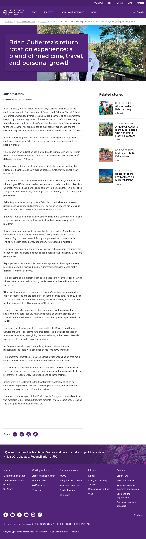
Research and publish (99, 489)
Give (130, 3)
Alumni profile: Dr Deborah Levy (121, 109)
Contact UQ (122, 475)
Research (48, 12)
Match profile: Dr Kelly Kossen (121, 157)
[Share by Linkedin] (22, 434)
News (110, 3)
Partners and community (72, 12)
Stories (43, 22)
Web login (138, 515)
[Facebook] (5, 515)
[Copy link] (35, 434)
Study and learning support (97, 482)
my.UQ (63, 475)
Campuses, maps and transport (127, 504)
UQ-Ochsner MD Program (27, 22)
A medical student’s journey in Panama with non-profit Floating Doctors (121, 133)
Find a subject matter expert (14, 482)
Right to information (59, 532)
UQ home (98, 3)
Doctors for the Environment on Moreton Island (121, 179)
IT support (37, 490)
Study (34, 12)
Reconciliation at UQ (44, 456)
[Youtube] (26, 515)
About (94, 12)
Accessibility (41, 532)
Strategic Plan (39, 480)
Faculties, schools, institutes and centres (128, 487)
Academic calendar (69, 485)
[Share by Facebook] (15, 434)
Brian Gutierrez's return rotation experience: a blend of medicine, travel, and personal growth (92, 22)
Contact (140, 3)
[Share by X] (28, 434)
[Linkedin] (12, 515)
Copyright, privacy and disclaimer (18, 532)
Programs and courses (71, 480)
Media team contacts (14, 475)
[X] (19, 515)
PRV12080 (86, 524)
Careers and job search (43, 475)
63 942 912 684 (47, 524)
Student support (68, 490)
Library (91, 475)
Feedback (75, 532)
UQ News (8, 489)
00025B (68, 524)
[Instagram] (33, 515)
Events (120, 3)
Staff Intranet (38, 485)
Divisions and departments (123, 496)
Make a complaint (126, 480)
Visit (90, 494)
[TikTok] (40, 515)
